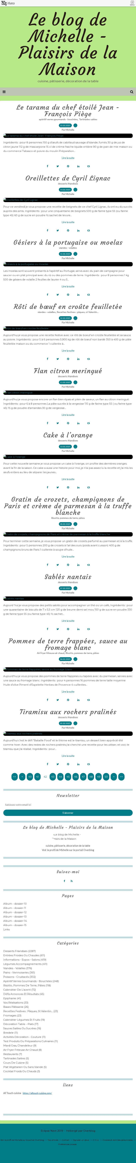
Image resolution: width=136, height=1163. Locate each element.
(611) (24, 955)
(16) (22, 1028)
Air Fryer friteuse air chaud (50, 653)
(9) (19, 1045)
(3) (21, 1071)
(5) (16, 1058)
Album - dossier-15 (15, 925)
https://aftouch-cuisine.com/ (37, 1093)
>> (121, 776)
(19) (24, 1019)
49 (98, 776)
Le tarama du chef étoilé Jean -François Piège (68, 110)
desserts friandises (68, 183)
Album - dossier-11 (14, 908)
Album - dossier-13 (15, 916)
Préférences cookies (67, 1144)
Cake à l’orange (68, 435)
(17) (20, 1024)
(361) (19, 972)
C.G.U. (96, 1140)
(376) (17, 968)
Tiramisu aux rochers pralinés (68, 712)
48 (91, 776)
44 (60, 776)
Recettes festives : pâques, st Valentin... (78, 312)
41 (37, 776)
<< (14, 776)
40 (30, 776)
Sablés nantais (68, 577)
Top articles (53, 1140)
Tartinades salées (88, 119)
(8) (22, 1049)
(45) (23, 994)
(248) (31, 981)
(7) (12, 1054)
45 (68, 776)
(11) (10, 1032)
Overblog (89, 1130)
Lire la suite (68, 157)
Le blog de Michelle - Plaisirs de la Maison (68, 44)
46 (75, 776)
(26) (16, 1006)
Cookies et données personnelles (118, 1140)
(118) (27, 985)
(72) (19, 989)
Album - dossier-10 (15, 903)
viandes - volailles (68, 247)
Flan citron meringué (68, 371)
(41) (12, 998)
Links (6, 929)
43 (52, 776)
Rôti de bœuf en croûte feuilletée (68, 307)
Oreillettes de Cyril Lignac (68, 178)
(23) (30, 1011)
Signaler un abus (81, 1140)
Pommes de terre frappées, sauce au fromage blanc (68, 644)
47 (83, 776)
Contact (65, 1140)
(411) (25, 964)
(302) (19, 976)
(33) (15, 1002)
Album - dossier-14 (15, 920)
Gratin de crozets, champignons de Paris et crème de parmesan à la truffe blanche (68, 506)
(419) (24, 959)
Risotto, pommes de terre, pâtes (68, 518)
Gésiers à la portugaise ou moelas (68, 242)
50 (106, 776)
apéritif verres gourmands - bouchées (58, 119)
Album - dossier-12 (15, 912)
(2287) (19, 951)
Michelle (64, 849)
